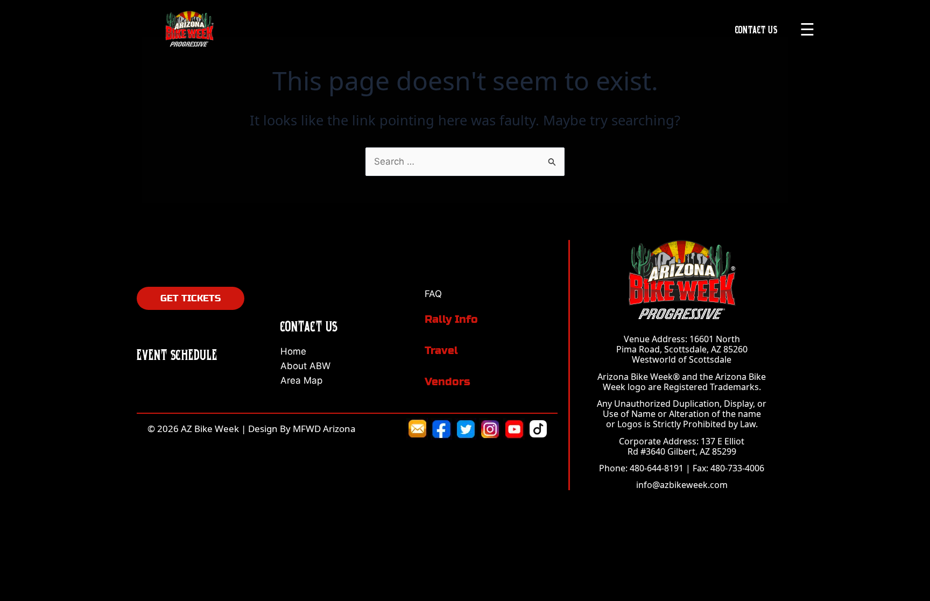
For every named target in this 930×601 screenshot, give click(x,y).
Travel (441, 350)
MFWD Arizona (324, 428)
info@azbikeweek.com (682, 485)
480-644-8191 (657, 468)
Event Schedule (177, 355)
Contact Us (756, 29)
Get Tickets (190, 298)
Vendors (447, 381)
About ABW (305, 365)
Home (293, 351)
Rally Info (451, 319)
